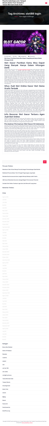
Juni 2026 (4, 202)
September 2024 (6, 260)
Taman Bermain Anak (7, 378)
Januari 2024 (5, 282)
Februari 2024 (5, 279)
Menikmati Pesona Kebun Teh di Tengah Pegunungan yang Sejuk (18, 173)
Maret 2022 (4, 317)
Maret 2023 (4, 309)
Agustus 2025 (5, 229)
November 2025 (5, 221)
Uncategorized (23, 56)
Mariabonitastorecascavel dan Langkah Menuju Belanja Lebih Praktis (19, 176)
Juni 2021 (4, 334)
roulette (4, 357)
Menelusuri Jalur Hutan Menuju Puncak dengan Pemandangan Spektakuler (21, 169)
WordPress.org (6, 410)
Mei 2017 (4, 339)
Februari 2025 (5, 246)
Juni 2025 (4, 235)
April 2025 (4, 240)
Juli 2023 (4, 298)
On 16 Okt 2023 (7, 56)
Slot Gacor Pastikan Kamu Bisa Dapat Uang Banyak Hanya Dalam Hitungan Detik (23, 59)
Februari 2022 (5, 320)
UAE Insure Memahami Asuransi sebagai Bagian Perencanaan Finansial (20, 180)
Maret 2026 (4, 210)
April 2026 (4, 208)
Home (16, 16)
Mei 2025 (4, 238)
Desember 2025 (5, 218)
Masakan (4, 354)
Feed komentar (6, 407)
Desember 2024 (5, 251)
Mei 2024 (4, 271)
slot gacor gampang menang (24, 69)
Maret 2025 (4, 243)
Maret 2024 (4, 276)
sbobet (4, 361)
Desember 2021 (5, 323)
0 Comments (32, 56)
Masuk (4, 400)
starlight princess (7, 375)
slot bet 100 (5, 368)
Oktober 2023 (5, 290)
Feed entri (5, 403)
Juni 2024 (4, 268)
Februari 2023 (5, 312)
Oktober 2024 (5, 257)
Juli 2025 (4, 232)
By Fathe (15, 56)
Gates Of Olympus (7, 350)
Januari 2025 (5, 249)
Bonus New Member (7, 347)
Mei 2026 (4, 205)
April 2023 (4, 306)
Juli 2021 (4, 331)
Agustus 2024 (5, 262)
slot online (5, 371)
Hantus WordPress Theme (27, 422)
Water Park (5, 389)
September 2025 (6, 227)
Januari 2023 (5, 314)
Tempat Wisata (6, 382)
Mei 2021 (4, 336)
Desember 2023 (5, 284)
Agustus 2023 (5, 295)
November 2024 (5, 254)
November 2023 (5, 287)
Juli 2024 (4, 265)
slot (3, 364)
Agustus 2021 (5, 328)
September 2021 (6, 325)
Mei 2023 (4, 303)
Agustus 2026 (5, 197)
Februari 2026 (5, 213)
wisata (4, 392)
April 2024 (4, 273)
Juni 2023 (4, 301)
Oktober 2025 (5, 224)
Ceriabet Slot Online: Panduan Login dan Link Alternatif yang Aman (19, 183)
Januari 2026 (5, 216)
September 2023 (6, 293)
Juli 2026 (4, 199)
